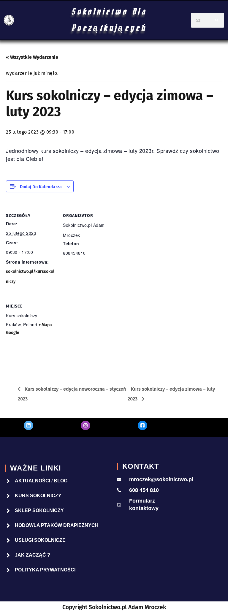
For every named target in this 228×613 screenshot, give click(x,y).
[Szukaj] (216, 20)
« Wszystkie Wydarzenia (32, 57)
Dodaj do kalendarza (41, 187)
